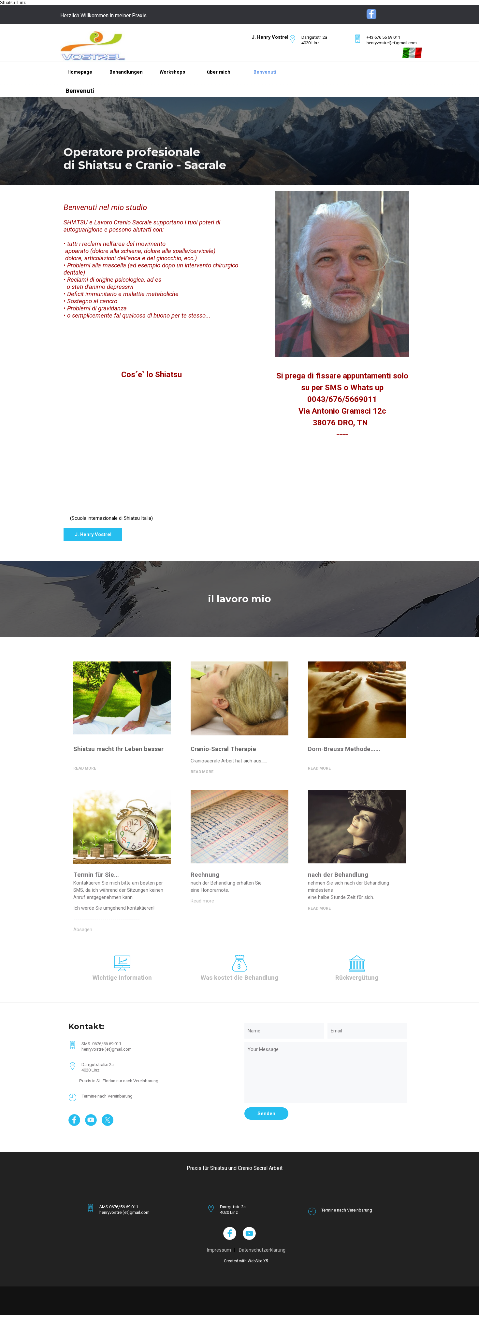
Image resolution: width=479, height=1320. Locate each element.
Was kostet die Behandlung (239, 977)
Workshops (172, 72)
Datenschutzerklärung (262, 1250)
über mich (218, 72)
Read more (202, 901)
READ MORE (202, 772)
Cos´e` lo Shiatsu (151, 374)
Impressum (219, 1250)
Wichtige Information (122, 977)
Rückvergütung (356, 977)
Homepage (79, 72)
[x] (107, 1120)
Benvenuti (265, 72)
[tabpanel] (111, 16)
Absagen (82, 929)
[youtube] (91, 1120)
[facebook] (371, 14)
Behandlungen (126, 72)
